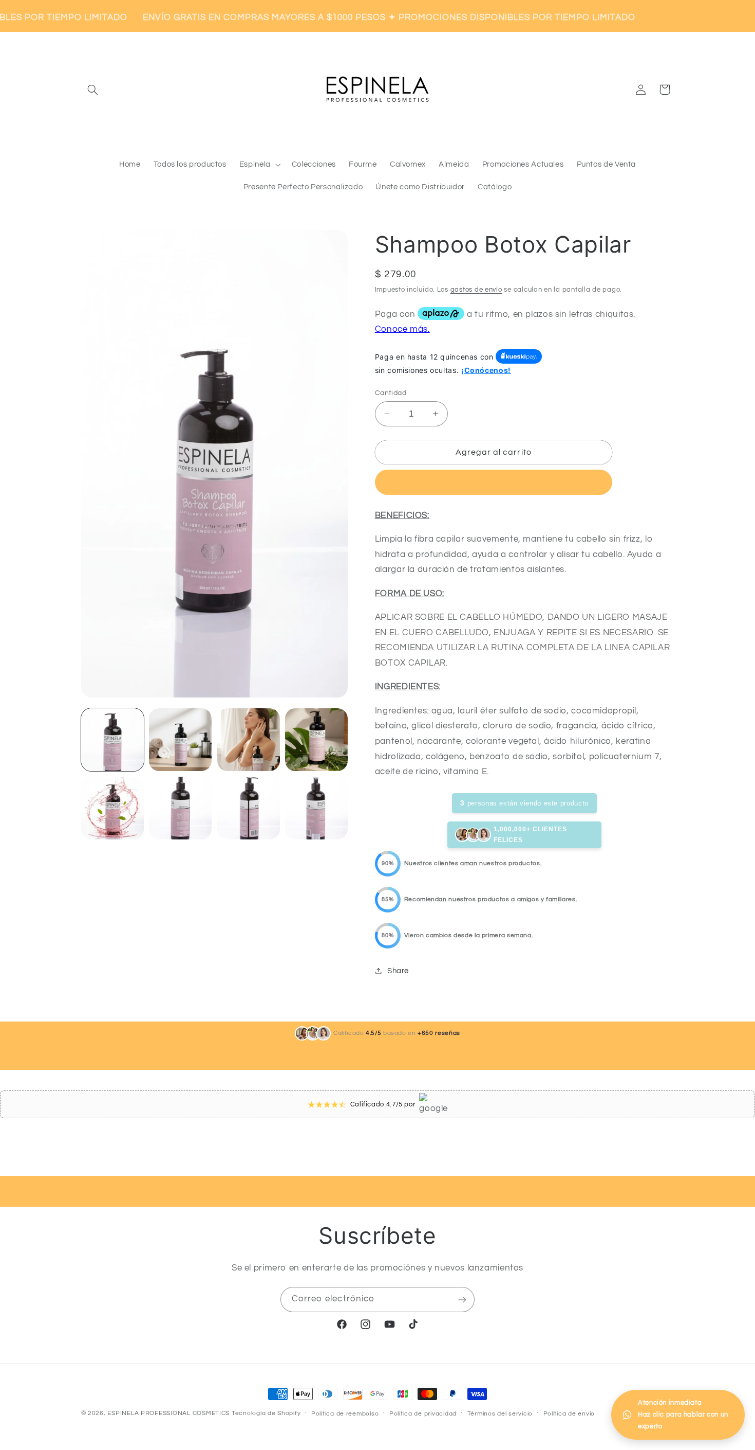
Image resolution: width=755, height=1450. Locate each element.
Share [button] (398, 971)
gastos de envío (476, 289)
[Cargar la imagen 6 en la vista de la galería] (180, 808)
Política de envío (569, 1414)
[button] (93, 89)
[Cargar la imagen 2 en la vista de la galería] (180, 739)
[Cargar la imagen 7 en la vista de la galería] (248, 808)
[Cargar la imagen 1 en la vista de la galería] (112, 739)
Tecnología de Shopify (266, 1413)
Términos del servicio (500, 1414)
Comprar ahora (493, 482)
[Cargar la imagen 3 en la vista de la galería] (248, 739)
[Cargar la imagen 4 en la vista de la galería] (316, 739)
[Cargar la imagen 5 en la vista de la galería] (112, 808)
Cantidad (390, 392)
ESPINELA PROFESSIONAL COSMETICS (168, 1413)
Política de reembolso (345, 1414)
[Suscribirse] (462, 1299)
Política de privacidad (423, 1414)
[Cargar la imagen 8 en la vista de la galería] (316, 808)
